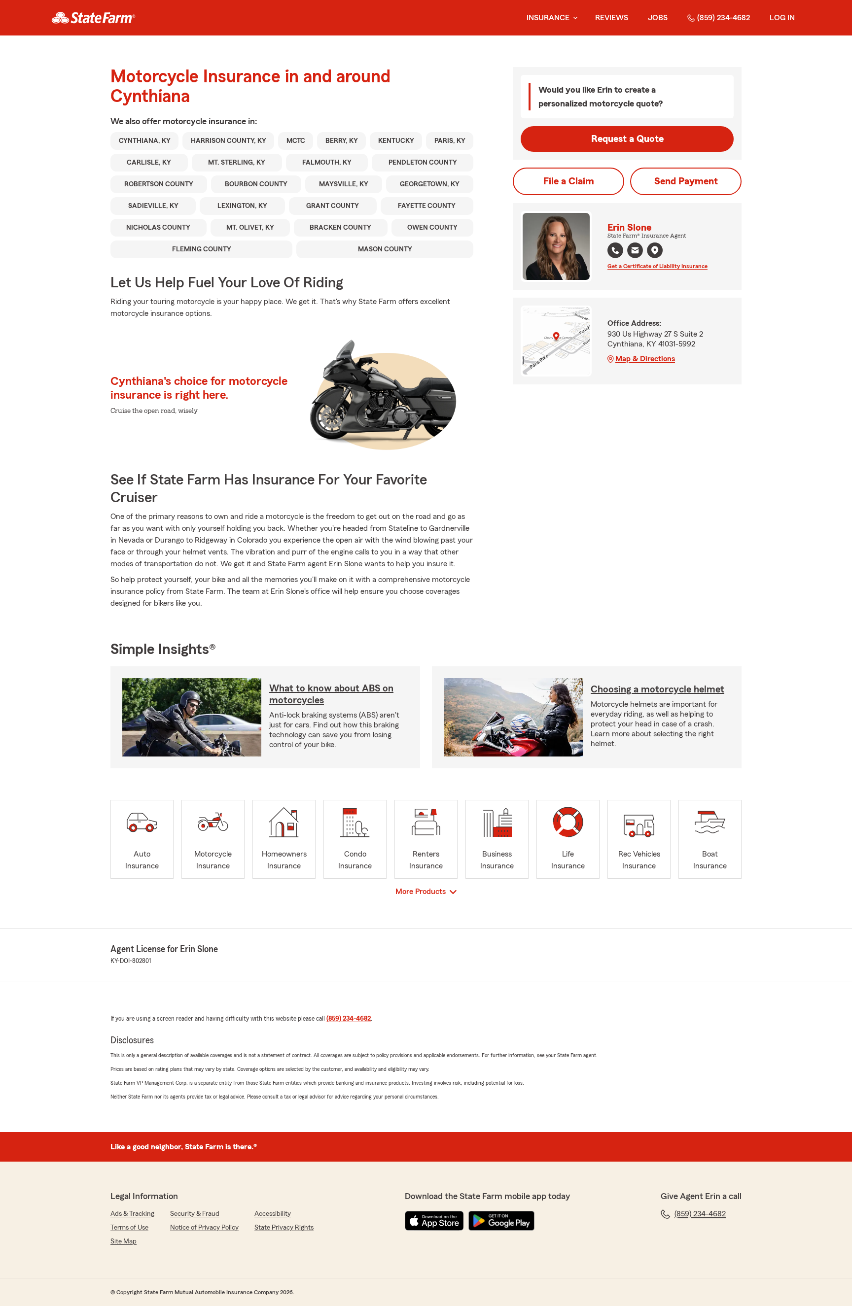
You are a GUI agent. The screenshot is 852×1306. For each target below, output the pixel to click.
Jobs (658, 18)
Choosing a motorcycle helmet (657, 689)
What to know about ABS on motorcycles (331, 694)
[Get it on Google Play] (501, 1221)
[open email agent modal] (635, 251)
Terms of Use (129, 1227)
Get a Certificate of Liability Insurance (657, 266)
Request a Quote (627, 139)
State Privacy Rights (284, 1227)
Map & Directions (645, 359)
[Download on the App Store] (434, 1221)
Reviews (611, 18)
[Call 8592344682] (615, 250)
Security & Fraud (194, 1213)
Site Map (123, 1241)
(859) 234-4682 (723, 18)
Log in (782, 18)
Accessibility (272, 1213)
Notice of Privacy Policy (204, 1227)
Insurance (548, 18)
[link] (93, 18)
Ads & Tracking (132, 1213)
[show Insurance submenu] (573, 18)
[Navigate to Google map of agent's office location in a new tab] (655, 250)
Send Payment (686, 181)
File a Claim (568, 181)
